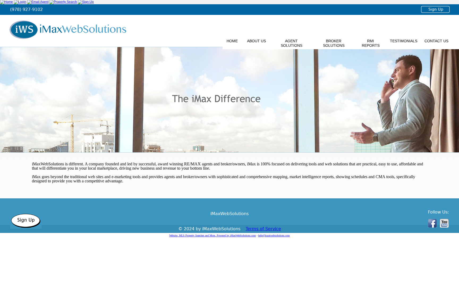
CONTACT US (436, 41)
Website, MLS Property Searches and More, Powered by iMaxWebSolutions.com (212, 235)
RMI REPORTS (371, 43)
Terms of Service (263, 228)
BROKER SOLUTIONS (334, 43)
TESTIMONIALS (403, 41)
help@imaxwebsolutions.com (274, 235)
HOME (232, 41)
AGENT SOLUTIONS (291, 43)
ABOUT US (256, 41)
